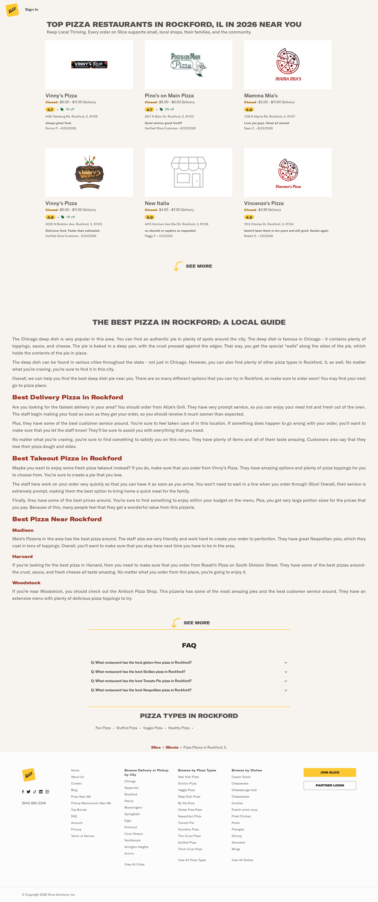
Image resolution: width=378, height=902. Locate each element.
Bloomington (133, 807)
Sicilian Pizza (187, 783)
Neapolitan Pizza (189, 816)
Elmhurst (130, 827)
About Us (77, 777)
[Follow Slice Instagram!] (47, 792)
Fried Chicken (241, 816)
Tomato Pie (186, 823)
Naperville (131, 788)
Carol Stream (133, 834)
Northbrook (132, 840)
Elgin (127, 821)
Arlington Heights (136, 847)
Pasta (236, 823)
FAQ (74, 816)
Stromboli (238, 842)
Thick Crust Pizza (190, 849)
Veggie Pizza (186, 790)
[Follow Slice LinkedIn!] (41, 792)
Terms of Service (82, 836)
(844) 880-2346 (34, 803)
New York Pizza (188, 777)
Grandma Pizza (188, 829)
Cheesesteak (240, 796)
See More (199, 266)
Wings (236, 849)
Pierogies (238, 829)
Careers (76, 783)
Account (76, 823)
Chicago (130, 781)
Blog (74, 790)
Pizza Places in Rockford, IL (205, 747)
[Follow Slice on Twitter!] (28, 792)
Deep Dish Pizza (189, 796)
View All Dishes (242, 860)
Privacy (76, 829)
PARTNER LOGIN (330, 785)
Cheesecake (240, 783)
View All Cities (134, 864)
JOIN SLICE (329, 772)
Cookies (237, 803)
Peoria (128, 801)
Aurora (129, 853)
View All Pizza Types (192, 860)
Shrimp (237, 836)
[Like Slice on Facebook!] (23, 792)
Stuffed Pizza (187, 842)
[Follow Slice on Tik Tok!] (34, 792)
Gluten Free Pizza (190, 810)
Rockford (130, 794)
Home (75, 770)
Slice (156, 747)
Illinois (172, 747)
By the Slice (186, 803)
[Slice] (11, 9)
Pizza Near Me (81, 796)
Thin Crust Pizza (189, 836)
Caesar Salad (241, 777)
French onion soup (244, 810)
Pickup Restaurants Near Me (91, 803)
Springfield (132, 814)
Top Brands (79, 810)
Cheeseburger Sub (244, 790)
